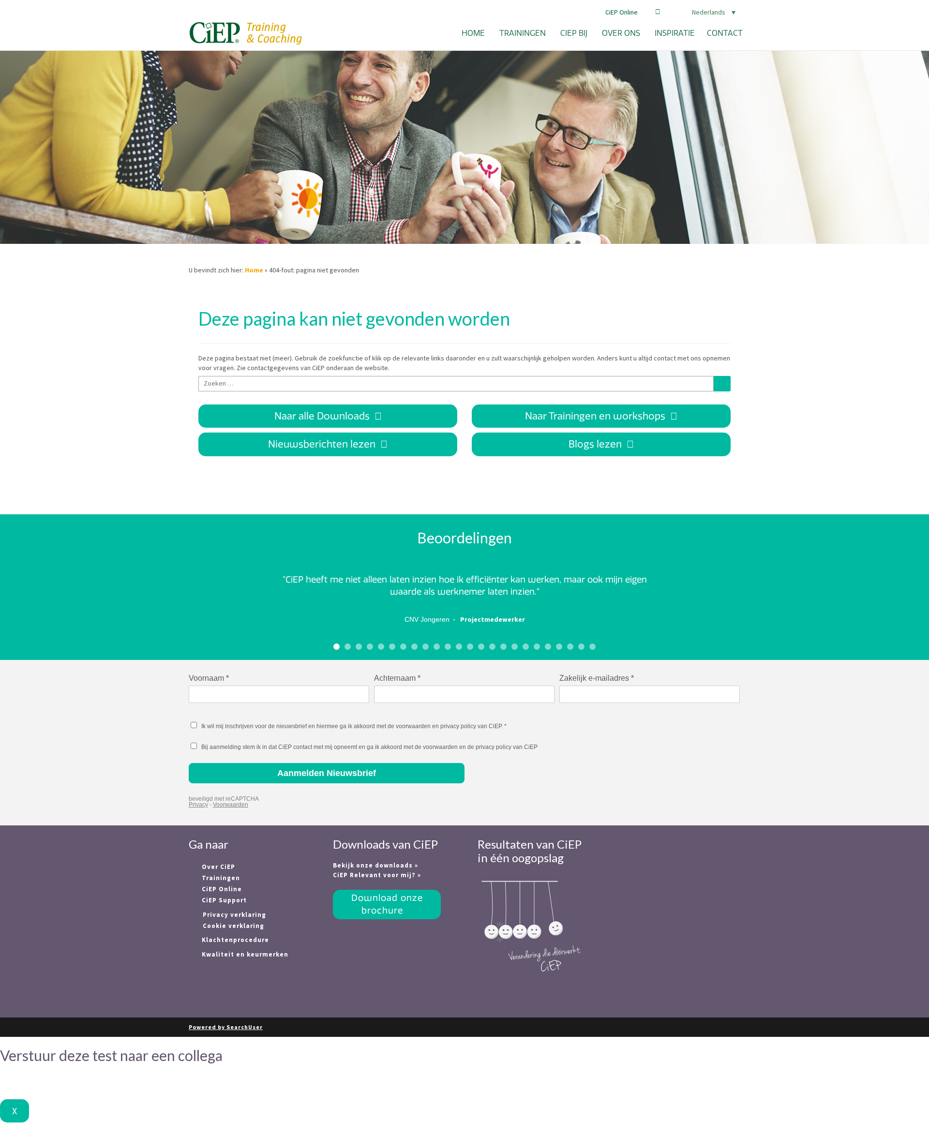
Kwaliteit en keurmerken (244, 954)
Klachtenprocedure (234, 940)
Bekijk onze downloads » (375, 865)
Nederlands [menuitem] (708, 12)
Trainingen (522, 33)
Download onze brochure (387, 904)
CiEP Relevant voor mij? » (377, 875)
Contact (725, 33)
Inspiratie (675, 33)
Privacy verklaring (234, 915)
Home (473, 33)
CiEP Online (621, 12)
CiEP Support (223, 900)
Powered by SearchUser (226, 1027)
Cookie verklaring (233, 926)
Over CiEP (217, 867)
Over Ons (621, 33)
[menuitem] (701, 12)
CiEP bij (573, 33)
